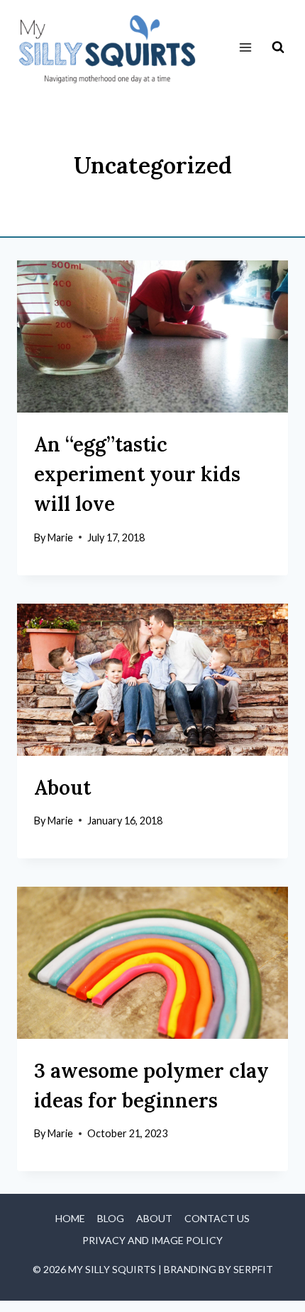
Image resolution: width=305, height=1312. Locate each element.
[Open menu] (245, 48)
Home (70, 1218)
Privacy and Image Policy (152, 1240)
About (62, 787)
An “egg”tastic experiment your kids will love (137, 474)
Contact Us (217, 1218)
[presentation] (152, 336)
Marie (60, 537)
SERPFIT (253, 1269)
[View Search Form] (278, 47)
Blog (110, 1218)
